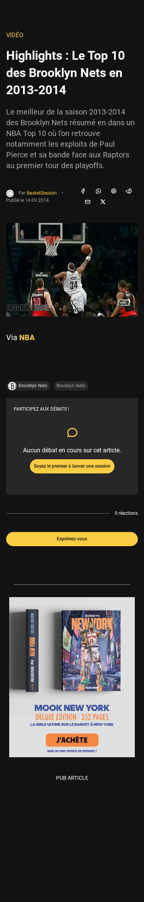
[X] (103, 202)
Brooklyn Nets (70, 385)
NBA (27, 337)
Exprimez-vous (72, 539)
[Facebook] (83, 191)
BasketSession (42, 193)
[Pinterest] (113, 191)
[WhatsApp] (98, 191)
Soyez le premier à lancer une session (72, 466)
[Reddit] (129, 191)
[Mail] (87, 202)
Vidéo (14, 35)
